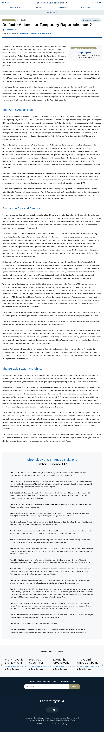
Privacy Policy (62, 724)
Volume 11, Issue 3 (35, 666)
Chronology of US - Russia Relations (52, 459)
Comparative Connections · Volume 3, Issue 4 (36, 33)
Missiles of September (36, 661)
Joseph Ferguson (11, 30)
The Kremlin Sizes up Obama (87, 661)
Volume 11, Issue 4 (11, 666)
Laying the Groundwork (61, 661)
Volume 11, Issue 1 (83, 666)
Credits (54, 724)
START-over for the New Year (14, 661)
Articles (52, 12)
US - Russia (8, 20)
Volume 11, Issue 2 (59, 666)
